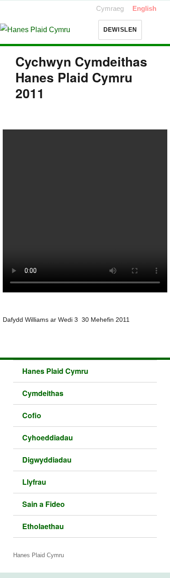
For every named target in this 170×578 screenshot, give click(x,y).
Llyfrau (34, 482)
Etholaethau (43, 526)
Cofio (31, 415)
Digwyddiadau (47, 459)
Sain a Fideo (43, 504)
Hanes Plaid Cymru (55, 371)
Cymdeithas (42, 393)
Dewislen (120, 29)
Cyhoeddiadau (47, 437)
